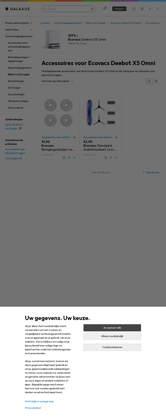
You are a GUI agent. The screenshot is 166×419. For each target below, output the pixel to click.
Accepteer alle (112, 327)
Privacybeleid (33, 408)
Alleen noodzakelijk (112, 336)
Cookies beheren (112, 347)
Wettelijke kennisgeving (39, 401)
